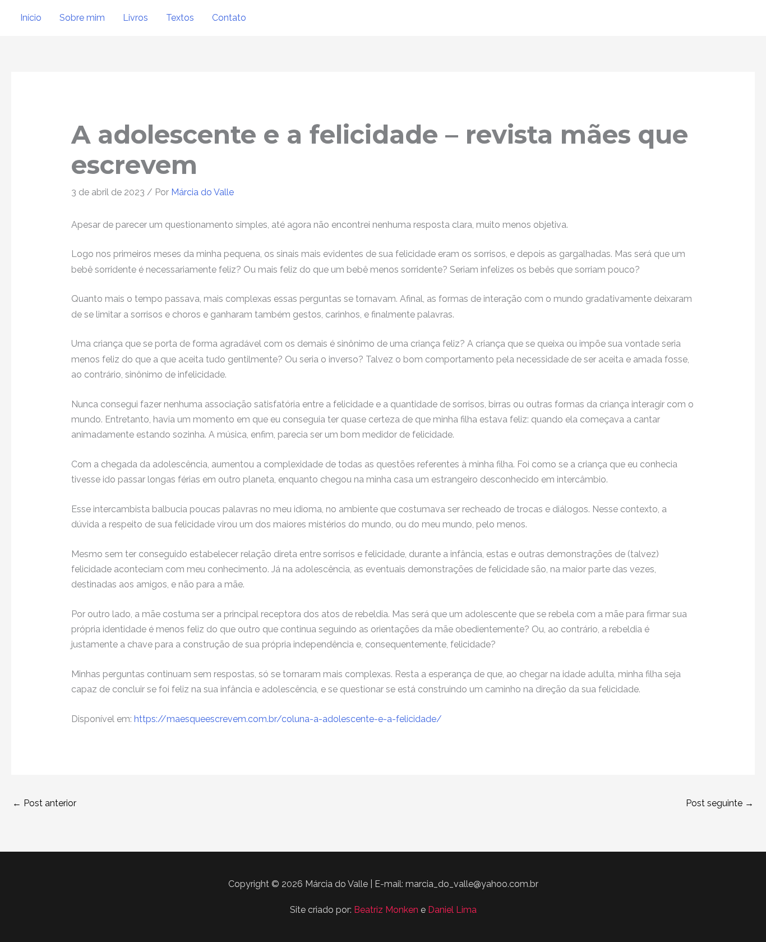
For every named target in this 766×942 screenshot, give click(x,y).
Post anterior (44, 803)
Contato (229, 17)
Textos (180, 17)
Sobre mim (82, 17)
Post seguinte (720, 803)
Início (30, 17)
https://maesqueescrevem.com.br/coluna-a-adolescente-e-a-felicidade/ (288, 719)
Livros (135, 17)
